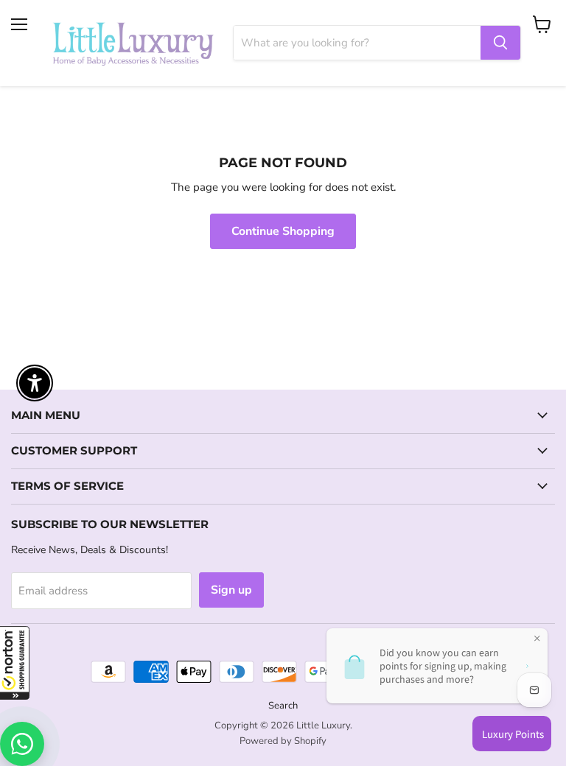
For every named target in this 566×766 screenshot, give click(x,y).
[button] (14, 663)
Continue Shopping (283, 231)
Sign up (231, 590)
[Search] (500, 43)
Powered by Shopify (283, 741)
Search (283, 705)
